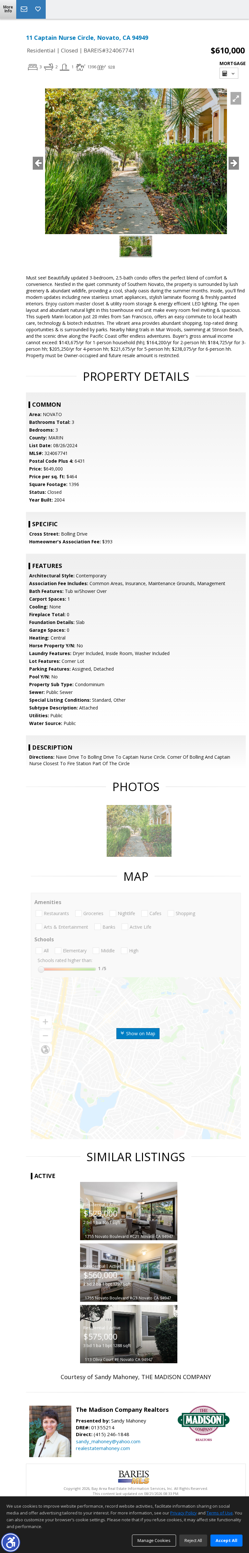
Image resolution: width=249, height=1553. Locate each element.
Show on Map (140, 1033)
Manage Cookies (154, 1540)
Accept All (226, 1540)
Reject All (193, 1540)
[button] (10, 1542)
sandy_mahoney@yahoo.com (108, 1441)
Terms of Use (220, 1513)
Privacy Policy (183, 1513)
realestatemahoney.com (103, 1448)
